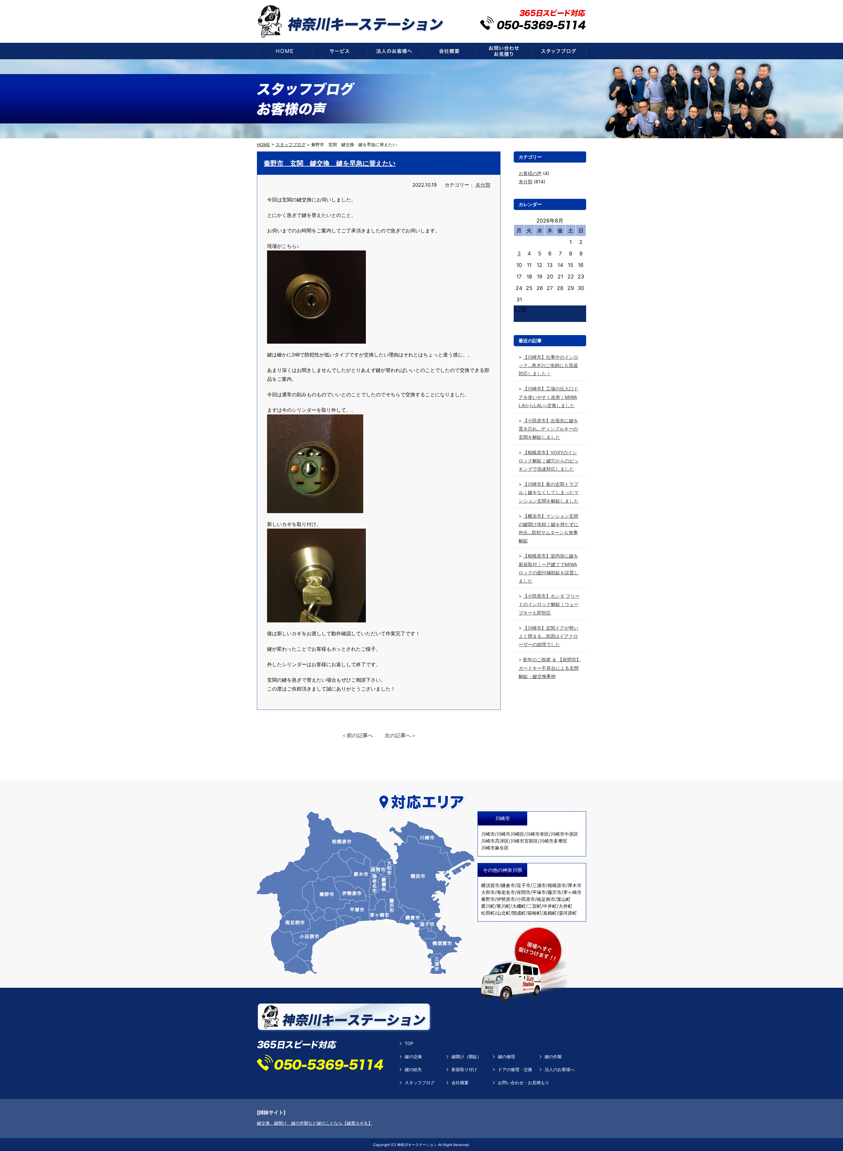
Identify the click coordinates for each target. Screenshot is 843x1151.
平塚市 (539, 892)
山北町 (503, 913)
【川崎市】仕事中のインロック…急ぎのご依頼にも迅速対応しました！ (548, 365)
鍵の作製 (553, 1056)
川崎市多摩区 (553, 841)
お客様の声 (530, 173)
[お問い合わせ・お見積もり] (503, 51)
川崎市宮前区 (524, 841)
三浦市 (539, 885)
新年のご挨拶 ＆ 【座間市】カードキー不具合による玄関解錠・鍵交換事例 (550, 668)
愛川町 (488, 906)
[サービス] (339, 51)
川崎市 (488, 834)
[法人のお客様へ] (394, 51)
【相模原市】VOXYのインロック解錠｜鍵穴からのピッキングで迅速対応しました (549, 461)
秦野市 (488, 899)
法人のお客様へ (560, 1069)
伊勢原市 (506, 899)
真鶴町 (550, 913)
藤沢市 (554, 892)
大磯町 (519, 906)
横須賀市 (490, 885)
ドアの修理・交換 (515, 1069)
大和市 (488, 892)
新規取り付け (464, 1069)
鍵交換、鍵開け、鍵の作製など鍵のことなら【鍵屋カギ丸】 (314, 1123)
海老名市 (506, 892)
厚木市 (575, 885)
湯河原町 (567, 913)
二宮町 (534, 906)
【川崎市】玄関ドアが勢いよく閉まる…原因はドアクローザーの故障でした (548, 636)
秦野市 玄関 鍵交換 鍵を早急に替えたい (329, 163)
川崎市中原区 (564, 834)
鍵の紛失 (413, 1069)
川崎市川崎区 (510, 834)
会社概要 (460, 1082)
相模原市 (557, 885)
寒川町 (503, 906)
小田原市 (526, 899)
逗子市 (523, 885)
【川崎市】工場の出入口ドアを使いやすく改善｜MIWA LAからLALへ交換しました (548, 397)
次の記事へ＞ (400, 735)
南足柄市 (546, 899)
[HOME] (284, 51)
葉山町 (564, 899)
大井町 (565, 906)
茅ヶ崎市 (572, 892)
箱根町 (534, 913)
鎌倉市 (508, 885)
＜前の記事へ (357, 735)
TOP (409, 1043)
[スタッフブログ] (558, 51)
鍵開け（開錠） (466, 1056)
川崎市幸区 (537, 834)
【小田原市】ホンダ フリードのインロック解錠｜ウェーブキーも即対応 (549, 604)
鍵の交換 (413, 1056)
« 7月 (520, 309)
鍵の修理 (506, 1056)
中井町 (550, 906)
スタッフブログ (420, 1082)
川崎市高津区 (495, 841)
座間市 (523, 892)
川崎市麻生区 (495, 847)
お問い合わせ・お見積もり (523, 1082)
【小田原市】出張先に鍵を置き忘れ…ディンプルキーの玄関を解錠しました (548, 429)
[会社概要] (449, 51)
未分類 (483, 185)
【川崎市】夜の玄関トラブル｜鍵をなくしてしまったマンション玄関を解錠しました (549, 492)
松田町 (488, 913)
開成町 (519, 913)
